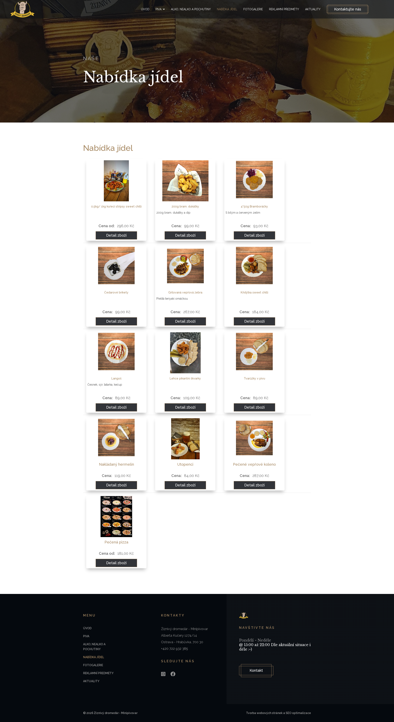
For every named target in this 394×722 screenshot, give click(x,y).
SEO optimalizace (298, 713)
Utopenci (185, 464)
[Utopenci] (185, 438)
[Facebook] (173, 674)
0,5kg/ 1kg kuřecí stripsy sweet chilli (116, 206)
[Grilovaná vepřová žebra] (185, 266)
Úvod (145, 9)
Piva (158, 9)
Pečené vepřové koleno (254, 464)
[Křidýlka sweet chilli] (254, 266)
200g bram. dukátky (185, 206)
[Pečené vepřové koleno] (254, 438)
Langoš (116, 378)
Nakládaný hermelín (116, 464)
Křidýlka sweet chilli (254, 292)
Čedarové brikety (116, 292)
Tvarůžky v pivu (254, 378)
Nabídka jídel (227, 9)
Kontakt (256, 670)
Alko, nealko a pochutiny (191, 9)
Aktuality (313, 9)
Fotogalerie (253, 9)
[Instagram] (163, 674)
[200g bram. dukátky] (185, 180)
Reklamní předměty (284, 9)
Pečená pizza (116, 542)
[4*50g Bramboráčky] (254, 180)
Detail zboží (116, 235)
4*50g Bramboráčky (254, 206)
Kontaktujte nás (347, 9)
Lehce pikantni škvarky (185, 378)
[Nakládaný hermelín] (116, 438)
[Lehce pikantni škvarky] (185, 352)
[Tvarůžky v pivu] (254, 352)
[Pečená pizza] (116, 516)
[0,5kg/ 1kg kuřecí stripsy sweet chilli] (116, 180)
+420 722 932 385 (174, 649)
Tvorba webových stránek (264, 713)
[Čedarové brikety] (116, 266)
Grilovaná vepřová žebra (185, 292)
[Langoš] (116, 352)
